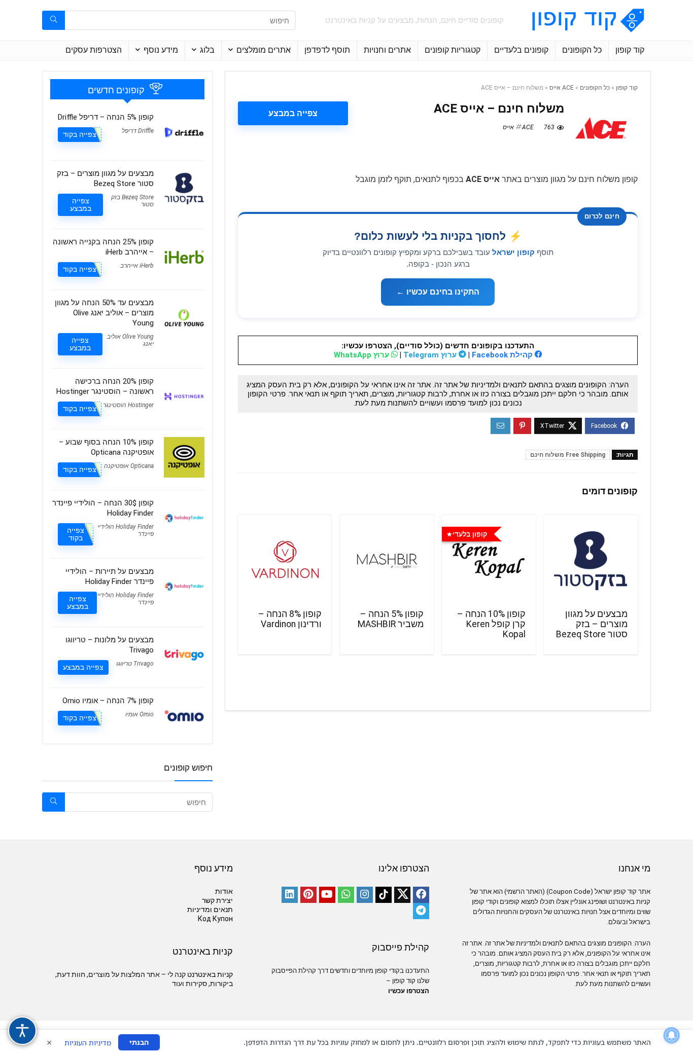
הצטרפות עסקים (93, 50)
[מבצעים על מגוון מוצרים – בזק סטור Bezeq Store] (590, 561)
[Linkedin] (290, 895)
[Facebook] (421, 895)
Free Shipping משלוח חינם (567, 454)
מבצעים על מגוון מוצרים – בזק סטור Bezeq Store (592, 624)
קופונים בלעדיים (521, 50)
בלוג (207, 50)
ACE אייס (561, 87)
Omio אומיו (139, 714)
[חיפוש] (53, 20)
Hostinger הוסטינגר (128, 405)
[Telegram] (421, 911)
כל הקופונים (582, 50)
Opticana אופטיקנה (129, 465)
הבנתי (139, 1042)
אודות (224, 891)
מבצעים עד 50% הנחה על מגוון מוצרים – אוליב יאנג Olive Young (104, 313)
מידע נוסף (161, 50)
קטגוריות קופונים (452, 50)
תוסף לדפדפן (327, 50)
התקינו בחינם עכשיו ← (437, 291)
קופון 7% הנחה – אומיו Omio (108, 700)
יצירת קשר (217, 900)
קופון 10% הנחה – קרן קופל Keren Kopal (491, 624)
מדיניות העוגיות (87, 1042)
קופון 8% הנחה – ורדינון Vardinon (290, 619)
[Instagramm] (365, 895)
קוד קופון (629, 50)
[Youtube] (327, 895)
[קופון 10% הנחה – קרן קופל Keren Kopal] (488, 561)
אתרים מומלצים (263, 50)
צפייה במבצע (293, 113)
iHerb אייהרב (137, 265)
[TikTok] (383, 895)
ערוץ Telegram (431, 354)
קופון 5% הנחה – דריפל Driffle (106, 117)
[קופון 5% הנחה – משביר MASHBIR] (387, 561)
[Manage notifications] (672, 1035)
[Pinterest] (308, 895)
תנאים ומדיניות (210, 909)
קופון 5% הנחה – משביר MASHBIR (391, 619)
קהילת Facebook (503, 354)
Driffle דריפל (138, 130)
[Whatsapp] (346, 895)
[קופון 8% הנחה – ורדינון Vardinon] (285, 561)
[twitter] (402, 895)
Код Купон (215, 919)
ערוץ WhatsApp (362, 354)
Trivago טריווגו (135, 663)
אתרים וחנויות (387, 50)
